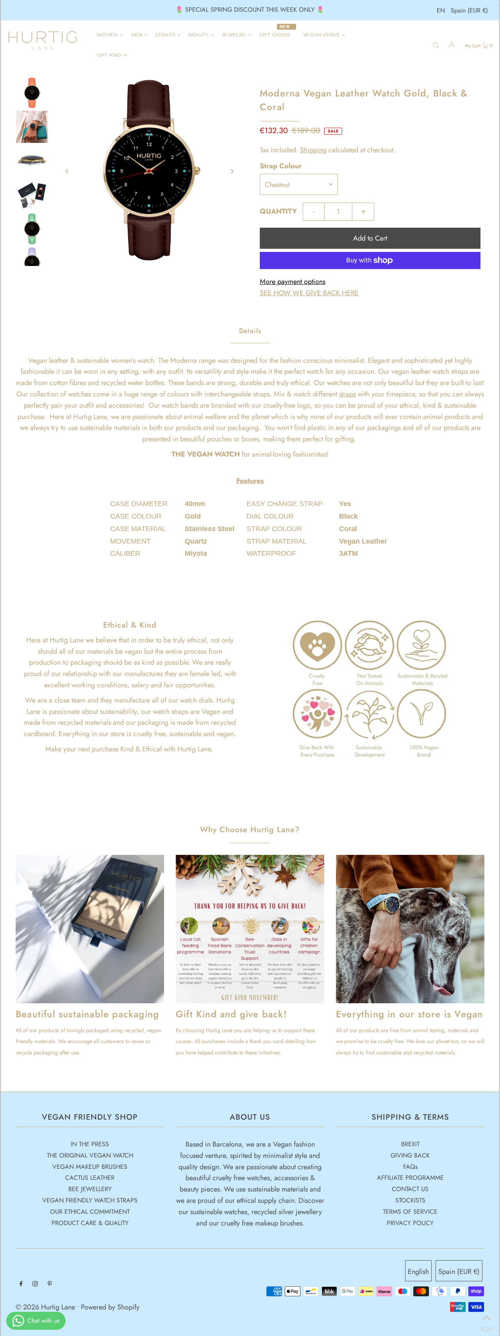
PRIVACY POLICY (410, 1222)
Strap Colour (281, 166)
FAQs (410, 1166)
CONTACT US (410, 1188)
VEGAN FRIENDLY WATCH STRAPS (90, 1200)
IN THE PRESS (90, 1144)
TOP (486, 1326)
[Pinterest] (50, 1284)
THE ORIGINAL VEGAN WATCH (90, 1155)
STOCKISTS (410, 1200)
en (441, 10)
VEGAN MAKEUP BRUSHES (89, 1166)
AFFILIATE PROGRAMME (410, 1177)
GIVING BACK (410, 1155)
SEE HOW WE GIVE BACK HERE (309, 293)
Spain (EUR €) (469, 10)
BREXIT (410, 1144)
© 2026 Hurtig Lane (46, 1307)
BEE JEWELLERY (90, 1188)
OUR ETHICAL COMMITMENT (90, 1211)
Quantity (278, 211)
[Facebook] (21, 1284)
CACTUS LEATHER (89, 1177)
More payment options (292, 281)
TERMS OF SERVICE (410, 1211)
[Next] (231, 171)
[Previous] (67, 171)
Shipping (313, 150)
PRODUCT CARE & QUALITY (90, 1222)
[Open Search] (436, 44)
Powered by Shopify (110, 1307)
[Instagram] (35, 1284)
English (418, 1271)
